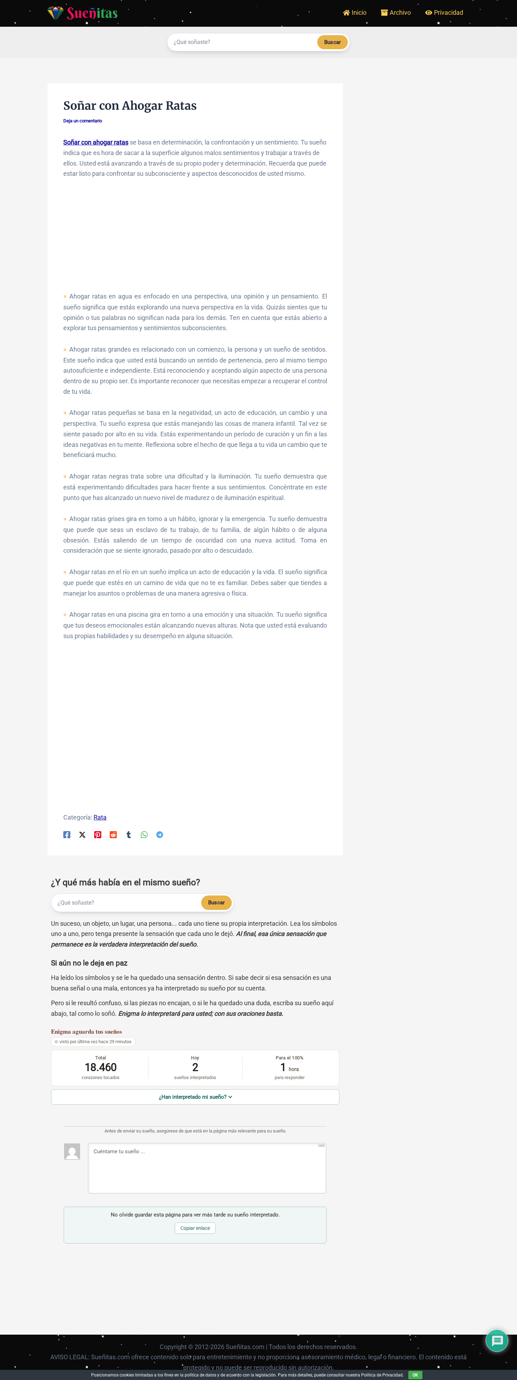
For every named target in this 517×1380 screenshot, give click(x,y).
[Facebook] (66, 834)
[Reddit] (113, 834)
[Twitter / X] (82, 834)
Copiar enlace (195, 1228)
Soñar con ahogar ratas (95, 142)
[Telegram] (159, 834)
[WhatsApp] (144, 834)
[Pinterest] (97, 834)
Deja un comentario (82, 120)
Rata (100, 817)
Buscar (332, 42)
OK (415, 1375)
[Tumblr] (128, 834)
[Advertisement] (195, 238)
